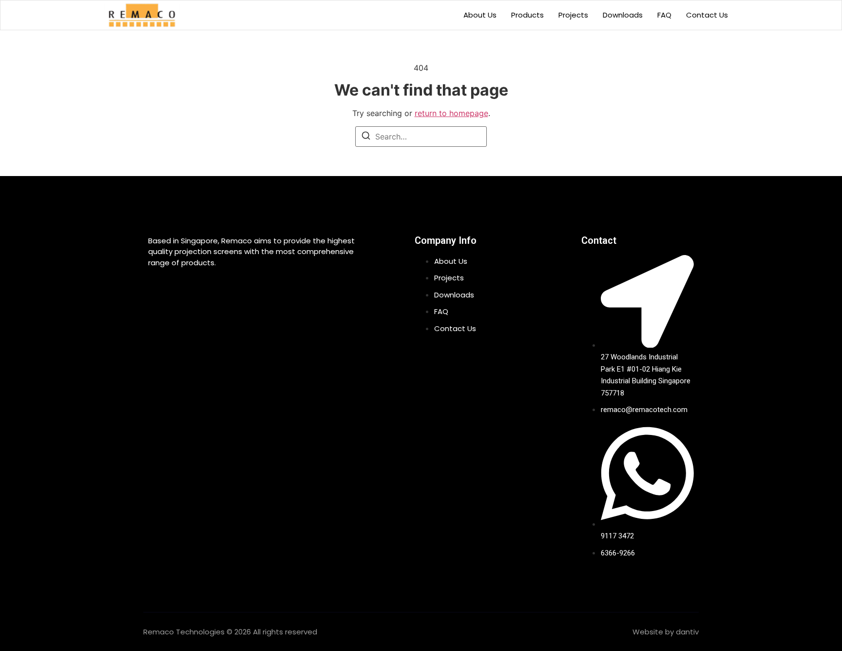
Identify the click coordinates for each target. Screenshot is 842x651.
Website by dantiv (665, 632)
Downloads (623, 15)
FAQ (664, 15)
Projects (573, 15)
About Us (480, 15)
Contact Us (707, 15)
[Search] (366, 137)
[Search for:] (421, 136)
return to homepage (451, 113)
